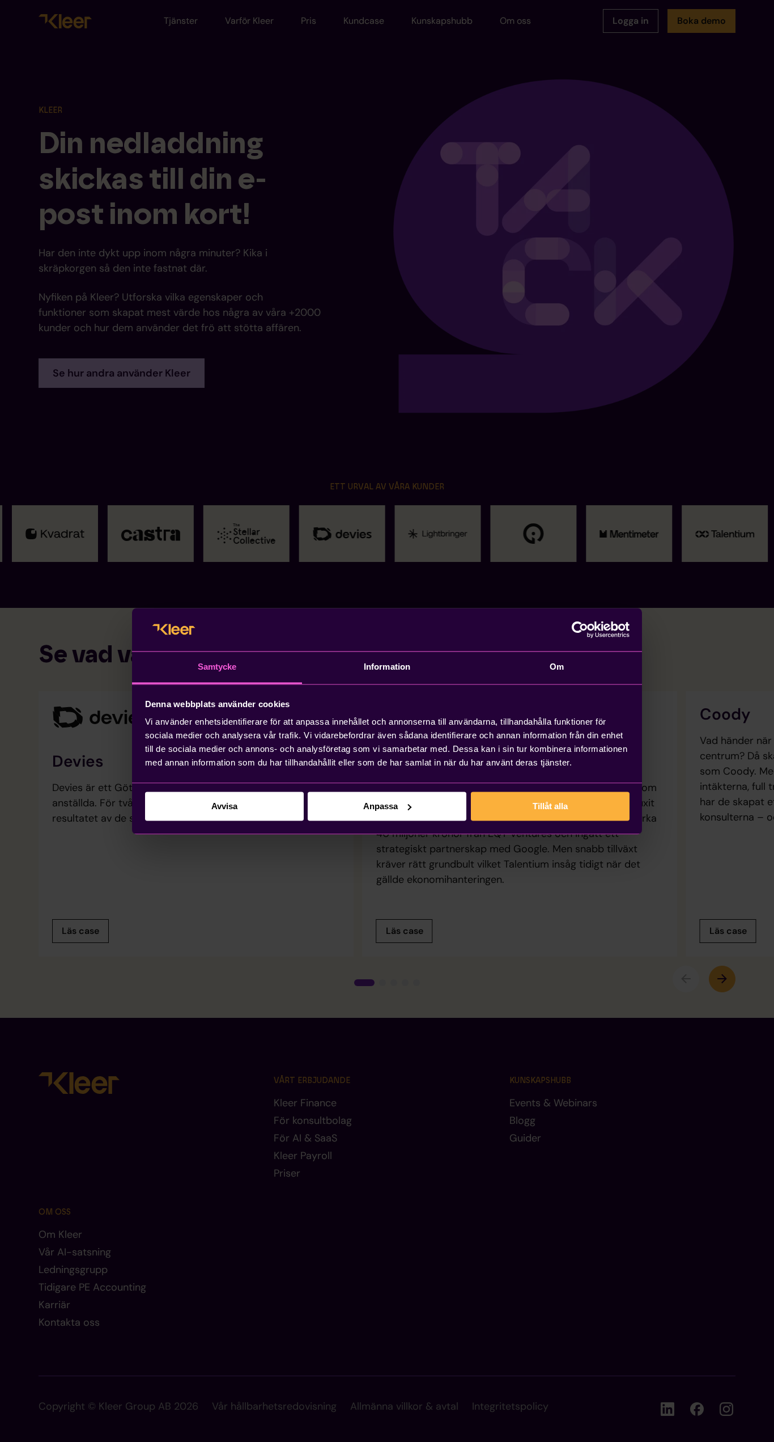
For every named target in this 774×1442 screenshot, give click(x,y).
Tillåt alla (550, 806)
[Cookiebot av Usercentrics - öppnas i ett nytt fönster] (580, 629)
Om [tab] (557, 667)
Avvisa (224, 806)
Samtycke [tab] (217, 667)
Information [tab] (387, 667)
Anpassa (380, 806)
